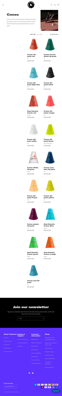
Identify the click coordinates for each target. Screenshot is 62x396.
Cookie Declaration (36, 363)
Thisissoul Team (8, 341)
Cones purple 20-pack (33, 225)
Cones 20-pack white (32, 140)
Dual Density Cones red (32, 112)
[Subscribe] (43, 318)
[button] (3, 4)
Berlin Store (7, 344)
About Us (6, 337)
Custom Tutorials (49, 355)
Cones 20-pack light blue (33, 83)
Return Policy (34, 346)
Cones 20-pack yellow (49, 196)
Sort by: (33, 34)
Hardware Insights (49, 351)
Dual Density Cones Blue (49, 225)
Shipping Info (34, 339)
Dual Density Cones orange (50, 253)
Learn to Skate (48, 348)
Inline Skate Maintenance (48, 363)
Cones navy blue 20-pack (49, 168)
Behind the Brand (49, 367)
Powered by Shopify (15, 391)
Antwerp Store (7, 348)
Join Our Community (23, 339)
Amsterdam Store (8, 351)
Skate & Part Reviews (50, 358)
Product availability (36, 353)
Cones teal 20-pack (33, 281)
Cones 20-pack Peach (32, 196)
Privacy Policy (34, 356)
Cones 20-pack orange (49, 112)
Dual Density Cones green (32, 253)
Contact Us (20, 346)
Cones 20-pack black (48, 83)
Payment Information (36, 342)
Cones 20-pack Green (49, 140)
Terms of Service (35, 360)
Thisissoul (9, 391)
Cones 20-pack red (31, 55)
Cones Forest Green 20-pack (50, 55)
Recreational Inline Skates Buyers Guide (50, 338)
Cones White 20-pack (32, 168)
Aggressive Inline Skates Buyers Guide (51, 344)
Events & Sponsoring (23, 342)
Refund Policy (34, 349)
